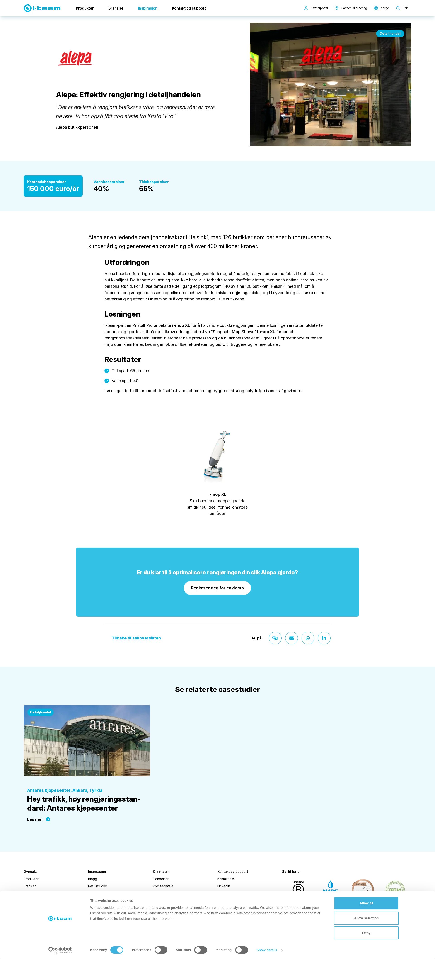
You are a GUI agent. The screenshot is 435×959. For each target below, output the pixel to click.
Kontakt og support (189, 8)
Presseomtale (163, 886)
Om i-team (161, 871)
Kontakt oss (226, 879)
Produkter (85, 8)
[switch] (161, 950)
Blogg (92, 879)
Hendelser (161, 879)
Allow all (366, 903)
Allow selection (366, 918)
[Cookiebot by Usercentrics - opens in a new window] (60, 950)
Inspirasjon (147, 8)
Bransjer (115, 8)
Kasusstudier (97, 886)
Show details (266, 950)
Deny (366, 933)
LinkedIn (224, 886)
